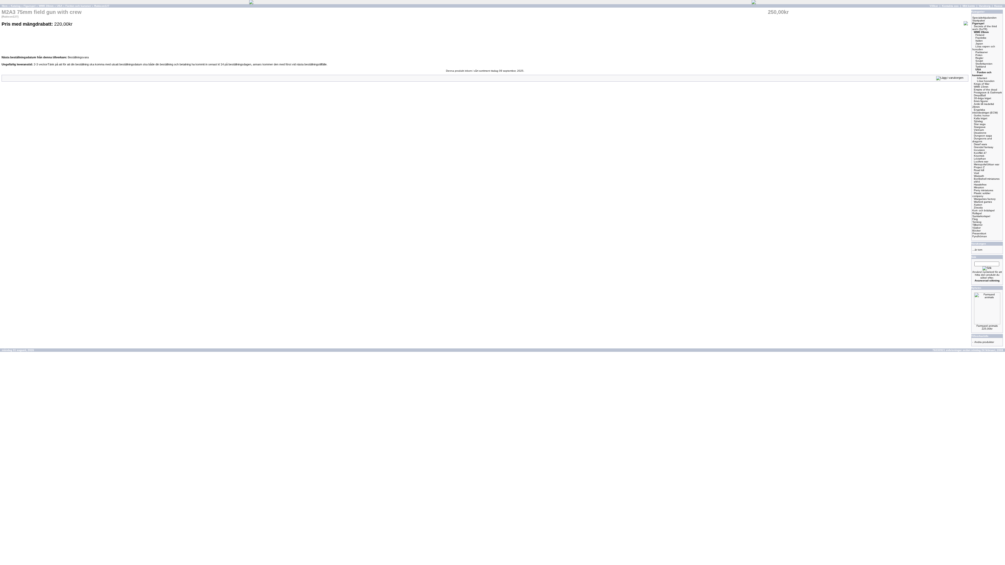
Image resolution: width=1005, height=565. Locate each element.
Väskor (976, 227)
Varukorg (984, 5)
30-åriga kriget (982, 98)
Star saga (980, 124)
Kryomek (979, 155)
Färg (975, 219)
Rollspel (977, 213)
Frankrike (980, 37)
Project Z (979, 167)
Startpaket (978, 20)
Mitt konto (969, 5)
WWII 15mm (981, 86)
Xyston (978, 204)
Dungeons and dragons (982, 140)
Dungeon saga (983, 135)
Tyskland (980, 66)
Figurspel (30, 5)
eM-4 (977, 181)
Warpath (979, 175)
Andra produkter (984, 342)
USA (59, 5)
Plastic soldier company (981, 194)
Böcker (976, 230)
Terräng (976, 222)
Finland (979, 34)
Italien (979, 40)
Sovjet (979, 60)
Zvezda (978, 207)
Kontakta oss (950, 5)
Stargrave (980, 127)
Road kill (979, 170)
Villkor (934, 5)
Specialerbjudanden (984, 17)
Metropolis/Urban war (986, 164)
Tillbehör (977, 224)
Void (976, 173)
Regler (979, 57)
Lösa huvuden (986, 81)
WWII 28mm (46, 5)
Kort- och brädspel (983, 210)
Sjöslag (978, 121)
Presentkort (979, 233)
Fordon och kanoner (78, 5)
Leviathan (980, 158)
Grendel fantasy (983, 147)
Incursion (979, 150)
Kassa (998, 5)
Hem (5, 5)
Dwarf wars (980, 144)
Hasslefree (980, 184)
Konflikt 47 (980, 152)
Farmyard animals (987, 325)
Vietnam (979, 129)
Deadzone (980, 132)
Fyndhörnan (979, 236)
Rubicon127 (101, 5)
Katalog (15, 5)
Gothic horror (982, 115)
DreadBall (980, 95)
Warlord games (983, 201)
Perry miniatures (983, 190)
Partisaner (981, 52)
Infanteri (982, 78)
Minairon (979, 187)
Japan (979, 43)
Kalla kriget (980, 118)
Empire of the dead (985, 89)
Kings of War (981, 83)
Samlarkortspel (981, 216)
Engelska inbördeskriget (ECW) (985, 111)
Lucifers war (981, 161)
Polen (978, 55)
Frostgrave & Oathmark (988, 92)
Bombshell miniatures (987, 178)
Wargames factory (985, 198)
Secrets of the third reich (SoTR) (984, 28)
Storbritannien (983, 63)
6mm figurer (981, 101)
